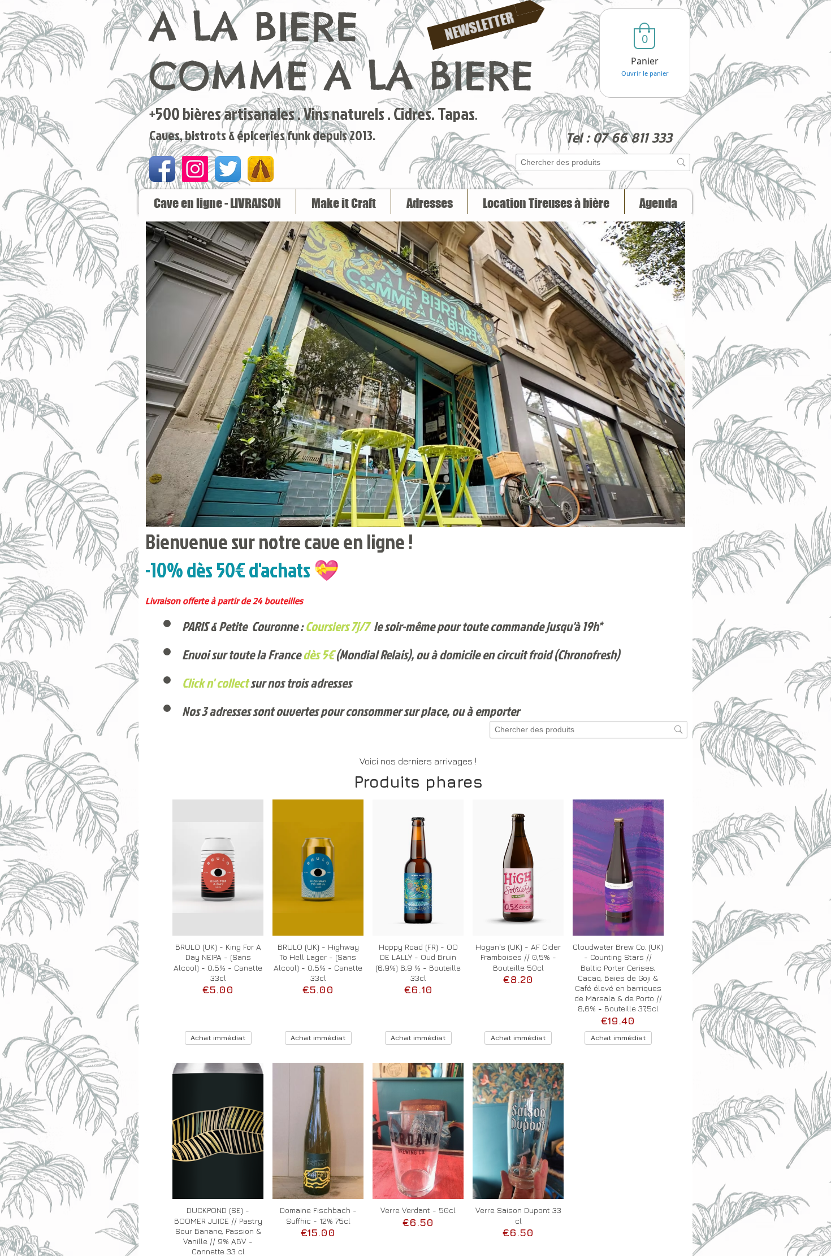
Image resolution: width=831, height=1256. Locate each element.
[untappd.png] (261, 169)
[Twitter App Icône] (228, 169)
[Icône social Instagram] (195, 169)
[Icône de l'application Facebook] (162, 169)
